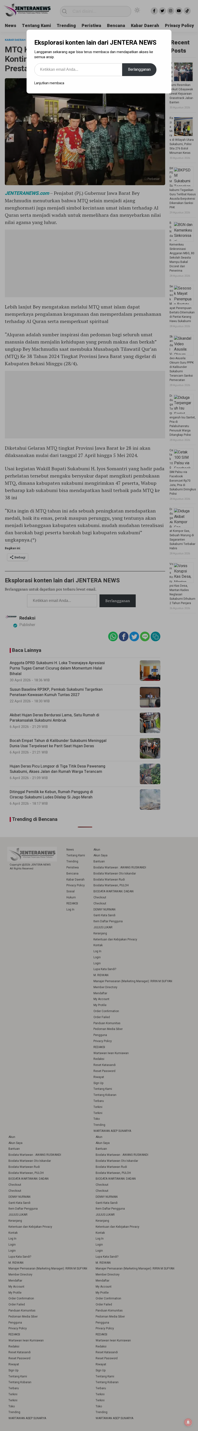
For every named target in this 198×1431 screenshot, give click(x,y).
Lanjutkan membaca (49, 83)
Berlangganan (139, 69)
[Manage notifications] (188, 1422)
